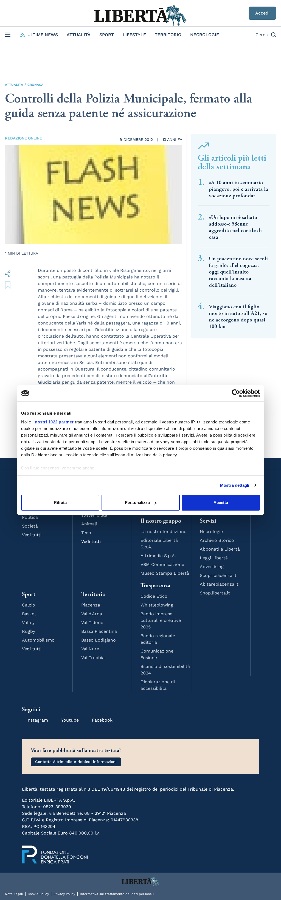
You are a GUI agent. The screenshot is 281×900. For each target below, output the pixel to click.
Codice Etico (153, 596)
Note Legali (14, 894)
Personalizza (137, 502)
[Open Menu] (7, 35)
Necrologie (204, 34)
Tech (86, 532)
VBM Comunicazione (162, 564)
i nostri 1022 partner (53, 422)
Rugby (28, 631)
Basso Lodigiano (98, 640)
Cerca (261, 34)
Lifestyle (134, 34)
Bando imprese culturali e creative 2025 (160, 620)
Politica (30, 517)
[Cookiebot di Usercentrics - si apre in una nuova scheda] (236, 393)
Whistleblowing (156, 605)
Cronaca (35, 85)
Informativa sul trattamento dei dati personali (117, 894)
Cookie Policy (38, 894)
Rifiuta (60, 502)
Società (30, 526)
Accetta (220, 502)
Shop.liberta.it (215, 593)
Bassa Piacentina (99, 631)
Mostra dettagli (234, 485)
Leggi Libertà (214, 557)
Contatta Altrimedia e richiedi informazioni (76, 761)
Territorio (168, 34)
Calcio (28, 605)
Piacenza (90, 605)
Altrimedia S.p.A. (158, 555)
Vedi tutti (31, 534)
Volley (28, 622)
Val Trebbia (93, 657)
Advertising (212, 566)
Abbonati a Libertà (220, 549)
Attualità (79, 34)
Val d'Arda (91, 613)
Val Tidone (92, 622)
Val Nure (90, 648)
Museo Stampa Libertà (164, 573)
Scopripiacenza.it (218, 575)
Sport (106, 34)
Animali (89, 523)
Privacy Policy (64, 894)
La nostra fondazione (163, 531)
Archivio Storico (217, 540)
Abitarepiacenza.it (219, 584)
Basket (29, 613)
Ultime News (42, 34)
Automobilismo (38, 640)
